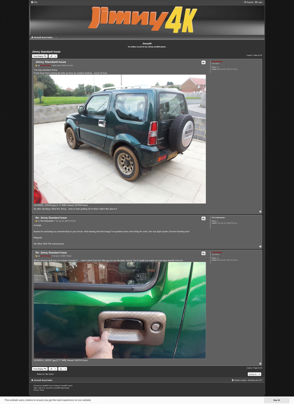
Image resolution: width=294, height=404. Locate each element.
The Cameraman (218, 217)
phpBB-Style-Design (62, 388)
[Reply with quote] (203, 62)
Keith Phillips (217, 61)
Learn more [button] (98, 400)
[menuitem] (34, 2)
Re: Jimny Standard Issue (51, 217)
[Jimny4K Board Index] (147, 18)
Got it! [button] (276, 400)
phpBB (44, 385)
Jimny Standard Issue (46, 51)
